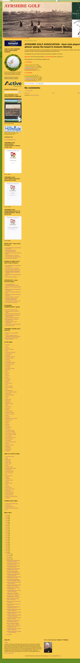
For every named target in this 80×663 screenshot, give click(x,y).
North (6, 484)
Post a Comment (29, 90)
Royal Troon (7, 421)
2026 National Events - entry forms (12, 255)
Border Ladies (8, 463)
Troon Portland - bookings (10, 437)
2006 (7, 549)
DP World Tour (8, 505)
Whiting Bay (7, 450)
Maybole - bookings (9, 403)
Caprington (7, 375)
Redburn (7, 415)
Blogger (59, 655)
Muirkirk (6, 405)
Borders (6, 465)
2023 (7, 520)
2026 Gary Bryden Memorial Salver (12, 317)
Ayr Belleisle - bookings (10, 356)
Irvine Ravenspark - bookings (11, 391)
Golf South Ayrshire (9, 387)
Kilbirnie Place (8, 393)
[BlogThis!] (39, 83)
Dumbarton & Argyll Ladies (10, 468)
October (8, 557)
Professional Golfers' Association (11, 508)
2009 (7, 544)
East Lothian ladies (9, 472)
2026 (7, 515)
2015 (7, 533)
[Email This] (38, 83)
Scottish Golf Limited (9, 493)
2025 (7, 517)
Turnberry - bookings (9, 444)
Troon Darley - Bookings (10, 431)
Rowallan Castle (8, 419)
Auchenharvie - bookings (10, 352)
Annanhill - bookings (9, 349)
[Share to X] (40, 83)
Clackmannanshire (9, 466)
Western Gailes (8, 449)
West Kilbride (8, 447)
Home (53, 93)
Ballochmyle (7, 369)
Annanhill (7, 347)
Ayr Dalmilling (8, 361)
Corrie (6, 377)
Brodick (6, 374)
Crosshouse (7, 378)
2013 (7, 537)
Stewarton (7, 425)
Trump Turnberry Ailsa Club (10, 441)
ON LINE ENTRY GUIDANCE (11, 258)
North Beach (7, 408)
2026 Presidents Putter (9, 325)
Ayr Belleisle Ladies (9, 358)
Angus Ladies (8, 459)
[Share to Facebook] (41, 83)
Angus (6, 458)
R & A (6, 509)
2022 (7, 522)
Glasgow (7, 477)
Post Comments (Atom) (34, 95)
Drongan (7, 381)
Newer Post (27, 93)
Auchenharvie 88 (8, 353)
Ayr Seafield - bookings (9, 368)
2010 (7, 542)
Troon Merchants (8, 436)
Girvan (6, 384)
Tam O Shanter (8, 427)
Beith (6, 371)
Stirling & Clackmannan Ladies (11, 496)
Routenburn (7, 416)
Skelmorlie (7, 424)
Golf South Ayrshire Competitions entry (12, 269)
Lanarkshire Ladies (9, 480)
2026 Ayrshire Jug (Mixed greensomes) (13, 324)
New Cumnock (8, 406)
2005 (7, 550)
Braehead (7, 372)
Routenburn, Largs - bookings (11, 418)
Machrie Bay (7, 400)
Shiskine (7, 422)
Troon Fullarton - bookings (10, 433)
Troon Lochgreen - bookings (10, 434)
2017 (7, 530)
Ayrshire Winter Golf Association (11, 503)
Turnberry (7, 443)
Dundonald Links (8, 383)
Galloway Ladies (8, 475)
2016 (7, 532)
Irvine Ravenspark (8, 390)
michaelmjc (50, 655)
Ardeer (6, 350)
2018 (7, 528)
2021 (7, 523)
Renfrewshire (8, 490)
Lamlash (7, 396)
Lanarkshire (7, 478)
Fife (6, 474)
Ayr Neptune (7, 365)
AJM (6, 642)
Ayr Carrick (7, 359)
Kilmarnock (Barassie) (9, 394)
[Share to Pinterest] (42, 83)
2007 (7, 547)
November (9, 555)
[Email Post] (36, 83)
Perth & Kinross (8, 487)
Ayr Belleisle (7, 355)
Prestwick (7, 409)
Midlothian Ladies (8, 483)
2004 (7, 552)
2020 (7, 525)
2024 (7, 518)
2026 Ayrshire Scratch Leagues (11, 309)
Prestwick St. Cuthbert (9, 412)
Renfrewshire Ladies (9, 491)
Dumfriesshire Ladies (9, 471)
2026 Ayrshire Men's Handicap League (12, 313)
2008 (7, 545)
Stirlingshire (7, 497)
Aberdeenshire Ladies (9, 456)
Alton (6, 346)
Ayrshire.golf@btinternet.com (10, 139)
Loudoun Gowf (8, 399)
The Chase (7, 428)
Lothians (7, 481)
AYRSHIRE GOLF (22, 5)
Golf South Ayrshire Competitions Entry (12, 256)
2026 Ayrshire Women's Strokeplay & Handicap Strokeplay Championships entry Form (12, 272)
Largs (6, 397)
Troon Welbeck (8, 440)
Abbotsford (7, 344)
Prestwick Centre (8, 411)
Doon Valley (7, 380)
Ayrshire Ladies (8, 462)
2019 (7, 527)
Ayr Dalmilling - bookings (10, 362)
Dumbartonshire (8, 469)
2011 (7, 540)
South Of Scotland (8, 494)
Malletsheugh (8, 402)
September (9, 559)
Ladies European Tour (9, 506)
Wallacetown (7, 446)
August (8, 634)
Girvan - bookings (8, 386)
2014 (7, 535)
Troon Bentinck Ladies (9, 430)
